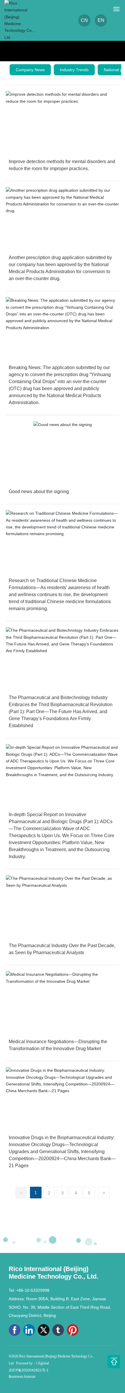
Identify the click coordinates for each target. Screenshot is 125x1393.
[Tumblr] (58, 1330)
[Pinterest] (72, 1330)
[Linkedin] (29, 1330)
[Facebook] (14, 1330)
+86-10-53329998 (32, 1290)
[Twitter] (43, 1330)
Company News (30, 69)
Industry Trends (74, 69)
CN (84, 20)
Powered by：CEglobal (32, 1363)
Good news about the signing (39, 491)
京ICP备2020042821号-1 (29, 1370)
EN (101, 20)
